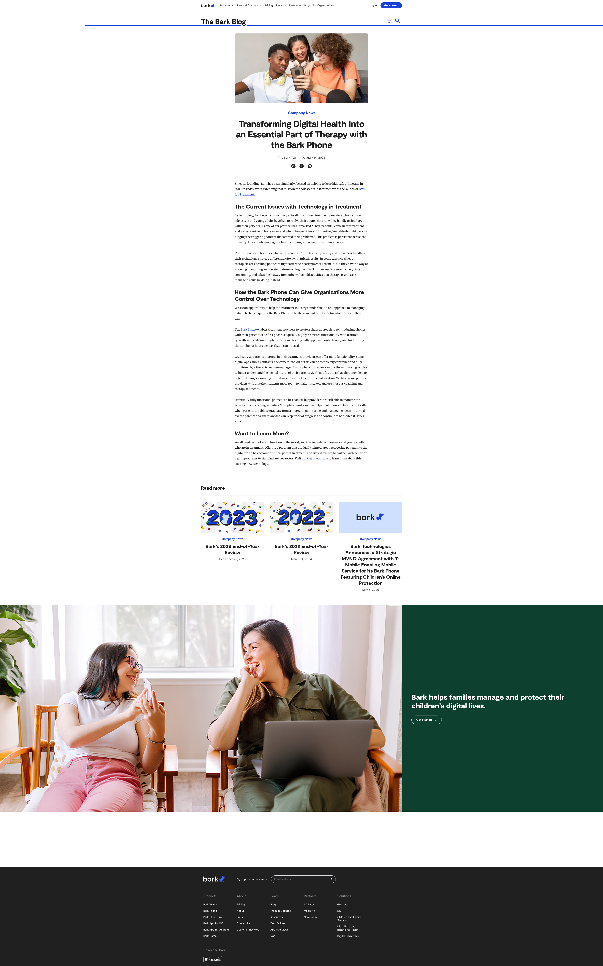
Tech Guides (277, 923)
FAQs (240, 917)
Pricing (241, 904)
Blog (273, 904)
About (240, 910)
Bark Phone (249, 329)
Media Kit (309, 910)
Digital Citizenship (348, 936)
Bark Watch (210, 904)
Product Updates (280, 910)
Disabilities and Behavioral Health (347, 928)
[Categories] (389, 20)
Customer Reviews (248, 929)
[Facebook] (293, 166)
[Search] (397, 20)
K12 (339, 910)
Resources (276, 917)
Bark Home (210, 935)
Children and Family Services (349, 918)
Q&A (273, 935)
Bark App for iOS (213, 923)
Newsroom (310, 917)
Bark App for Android (216, 929)
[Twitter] (301, 166)
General (341, 904)
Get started (391, 5)
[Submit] (331, 879)
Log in (373, 5)
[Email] (310, 166)
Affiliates (309, 904)
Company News (301, 112)
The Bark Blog (224, 21)
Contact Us (243, 923)
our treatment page (315, 458)
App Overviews (279, 929)
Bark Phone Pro (212, 917)
